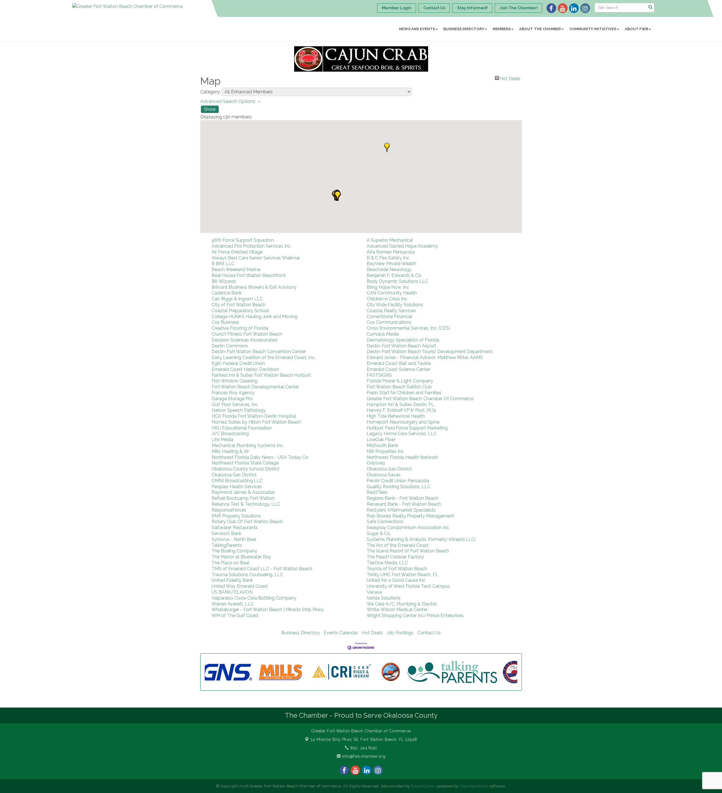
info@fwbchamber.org (363, 756)
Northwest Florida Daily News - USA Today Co (260, 457)
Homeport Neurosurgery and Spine (403, 422)
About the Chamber (540, 29)
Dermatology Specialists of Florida (403, 340)
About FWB (636, 29)
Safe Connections (385, 521)
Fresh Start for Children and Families (404, 392)
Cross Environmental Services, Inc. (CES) (408, 328)
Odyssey (376, 463)
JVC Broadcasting (230, 433)
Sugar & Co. (379, 533)
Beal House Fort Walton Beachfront (249, 275)
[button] (387, 147)
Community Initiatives (592, 29)
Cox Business (225, 322)
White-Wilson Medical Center (397, 609)
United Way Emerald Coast (240, 586)
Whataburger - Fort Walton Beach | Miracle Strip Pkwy (268, 609)
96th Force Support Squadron (243, 240)
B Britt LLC (223, 263)
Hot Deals (509, 78)
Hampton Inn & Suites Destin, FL (400, 404)
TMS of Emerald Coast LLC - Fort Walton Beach (262, 568)
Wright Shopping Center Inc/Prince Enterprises (415, 615)
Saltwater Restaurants (235, 527)
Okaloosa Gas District (389, 469)
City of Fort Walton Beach (238, 304)
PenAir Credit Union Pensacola (398, 480)
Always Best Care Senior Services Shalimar (256, 258)
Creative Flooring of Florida (240, 328)
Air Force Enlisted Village (237, 252)
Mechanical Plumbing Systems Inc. (248, 445)
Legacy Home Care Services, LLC (402, 433)
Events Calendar (341, 632)
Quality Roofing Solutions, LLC (398, 486)
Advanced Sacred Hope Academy (402, 246)
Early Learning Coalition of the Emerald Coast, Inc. (263, 357)
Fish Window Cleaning (234, 381)
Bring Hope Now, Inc (388, 287)
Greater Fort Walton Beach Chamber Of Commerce (420, 398)
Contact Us (429, 632)
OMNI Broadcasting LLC (237, 480)
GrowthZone (422, 786)
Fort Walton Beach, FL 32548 (363, 739)
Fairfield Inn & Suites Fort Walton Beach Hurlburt (261, 375)
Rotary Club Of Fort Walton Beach (247, 521)
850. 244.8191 (363, 748)
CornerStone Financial (389, 316)
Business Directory (463, 29)
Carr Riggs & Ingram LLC (237, 298)
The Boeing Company (234, 551)
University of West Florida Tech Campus (408, 586)
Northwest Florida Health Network (402, 457)
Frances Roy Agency (233, 392)
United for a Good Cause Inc (396, 580)
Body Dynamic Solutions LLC (397, 281)
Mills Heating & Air (230, 451)
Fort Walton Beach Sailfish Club (399, 386)
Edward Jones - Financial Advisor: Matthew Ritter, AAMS (425, 357)
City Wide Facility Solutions (395, 304)
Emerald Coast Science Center (398, 369)
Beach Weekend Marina (236, 269)
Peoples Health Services (237, 486)
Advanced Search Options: (228, 101)
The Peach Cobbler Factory (395, 556)
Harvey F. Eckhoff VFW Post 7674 (401, 410)
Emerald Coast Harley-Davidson (245, 369)
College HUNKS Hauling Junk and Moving (255, 316)
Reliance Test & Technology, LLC (246, 504)
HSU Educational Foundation (242, 428)
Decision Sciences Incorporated (244, 340)
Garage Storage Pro (232, 398)
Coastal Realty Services (391, 310)
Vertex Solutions (383, 598)
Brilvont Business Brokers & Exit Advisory (254, 287)
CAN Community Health (392, 293)
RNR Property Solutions (236, 516)
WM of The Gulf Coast (235, 615)
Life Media (222, 439)
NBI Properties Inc (385, 451)
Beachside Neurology (389, 269)
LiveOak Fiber (381, 439)
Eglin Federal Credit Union (238, 363)
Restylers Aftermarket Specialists (401, 510)
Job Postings (400, 632)
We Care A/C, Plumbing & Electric (402, 604)
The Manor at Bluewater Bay (241, 556)
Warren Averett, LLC (233, 604)
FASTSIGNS (379, 375)
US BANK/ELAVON (232, 592)
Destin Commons (230, 346)
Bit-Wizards (224, 281)
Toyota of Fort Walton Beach (397, 568)
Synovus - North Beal (234, 539)
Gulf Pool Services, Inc (235, 404)
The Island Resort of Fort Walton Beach (408, 551)
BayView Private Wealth (391, 263)
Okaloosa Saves (383, 474)
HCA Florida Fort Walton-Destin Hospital (254, 416)
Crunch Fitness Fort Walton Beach (247, 334)
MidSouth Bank (382, 445)
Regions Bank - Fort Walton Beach (402, 498)
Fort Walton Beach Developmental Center (255, 386)
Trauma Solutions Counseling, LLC (247, 574)
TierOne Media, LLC (387, 562)
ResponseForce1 (229, 510)
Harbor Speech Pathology (239, 410)
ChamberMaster (473, 786)
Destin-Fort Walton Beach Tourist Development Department (429, 351)
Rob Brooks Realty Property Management (410, 516)
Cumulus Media (383, 334)
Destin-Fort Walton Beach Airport (401, 346)
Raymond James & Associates (243, 492)
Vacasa (374, 592)
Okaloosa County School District (245, 469)
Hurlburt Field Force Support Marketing (407, 428)
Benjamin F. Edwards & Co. (394, 275)
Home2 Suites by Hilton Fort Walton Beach (256, 422)
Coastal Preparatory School (240, 310)
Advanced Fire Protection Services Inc (251, 246)
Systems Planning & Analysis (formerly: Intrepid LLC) (421, 539)
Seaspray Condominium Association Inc (408, 527)
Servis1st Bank (226, 533)
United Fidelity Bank (232, 580)
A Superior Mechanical (390, 240)
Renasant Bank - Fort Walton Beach (404, 504)
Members (502, 29)
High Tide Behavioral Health (396, 416)
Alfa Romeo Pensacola (391, 252)
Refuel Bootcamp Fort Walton (243, 498)
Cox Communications (389, 322)
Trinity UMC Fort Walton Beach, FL (402, 574)
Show (210, 109)
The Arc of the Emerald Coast (398, 545)
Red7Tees (377, 492)
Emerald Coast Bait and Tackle (399, 363)
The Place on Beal (230, 562)
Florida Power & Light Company (400, 381)
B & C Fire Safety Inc (388, 258)
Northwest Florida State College (245, 463)
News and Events (417, 29)
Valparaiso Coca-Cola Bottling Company (254, 598)
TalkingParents (227, 545)
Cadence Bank (227, 293)
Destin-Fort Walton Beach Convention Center (259, 351)
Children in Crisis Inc (387, 298)
